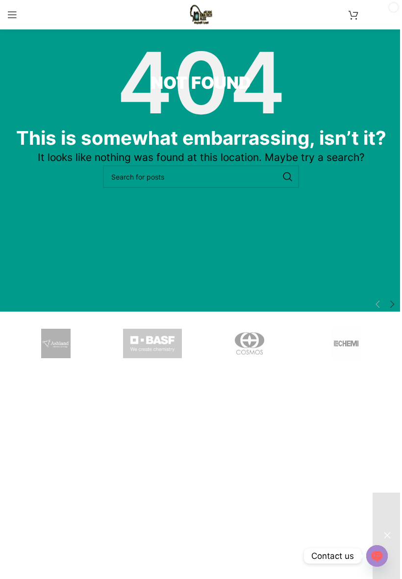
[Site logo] (201, 14)
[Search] (287, 176)
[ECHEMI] (346, 343)
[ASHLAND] (55, 343)
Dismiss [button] (387, 536)
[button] (377, 304)
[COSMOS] (249, 343)
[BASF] (152, 343)
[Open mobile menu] (12, 15)
